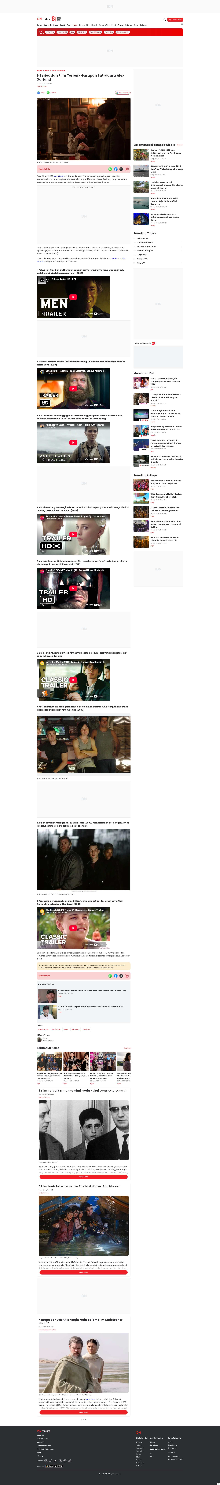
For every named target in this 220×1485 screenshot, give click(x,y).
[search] (164, 19)
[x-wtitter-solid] (121, 169)
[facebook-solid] (116, 169)
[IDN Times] (49, 19)
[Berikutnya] (131, 1172)
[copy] (127, 169)
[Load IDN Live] (158, 357)
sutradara (58, 176)
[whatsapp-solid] (110, 169)
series (114, 258)
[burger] (182, 23)
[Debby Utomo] (39, 1039)
